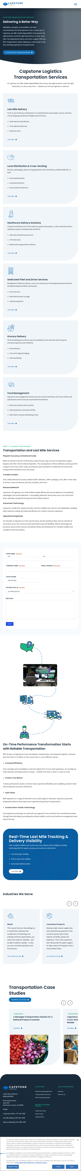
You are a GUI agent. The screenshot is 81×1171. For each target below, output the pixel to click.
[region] (40, 1154)
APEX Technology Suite (42, 1097)
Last (44, 556)
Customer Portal (40, 1111)
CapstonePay (39, 1117)
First (9, 556)
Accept (58, 1167)
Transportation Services (43, 1094)
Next (75, 903)
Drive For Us (61, 1094)
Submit (10, 624)
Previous (69, 903)
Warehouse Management (43, 1091)
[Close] (78, 1140)
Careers (60, 1091)
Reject (72, 1167)
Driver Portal (39, 1114)
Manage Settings (13, 1167)
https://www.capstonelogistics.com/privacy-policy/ (31, 1163)
